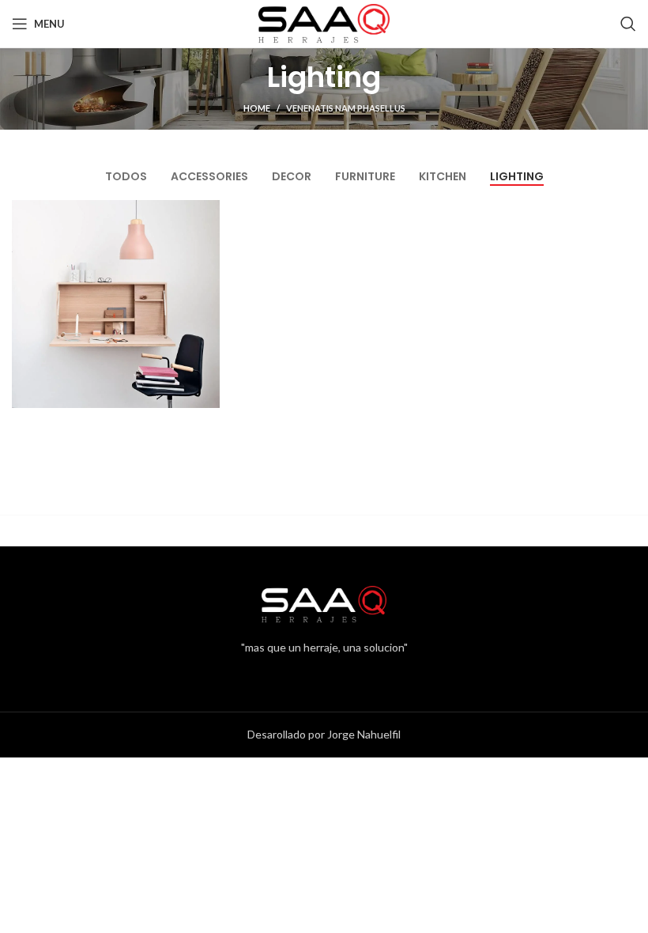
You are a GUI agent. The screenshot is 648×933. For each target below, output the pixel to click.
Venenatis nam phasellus (345, 108)
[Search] (628, 24)
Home (256, 108)
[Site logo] (324, 22)
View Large (206, 214)
